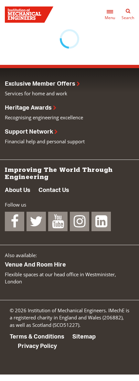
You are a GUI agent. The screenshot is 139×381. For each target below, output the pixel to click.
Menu (110, 17)
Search (128, 17)
